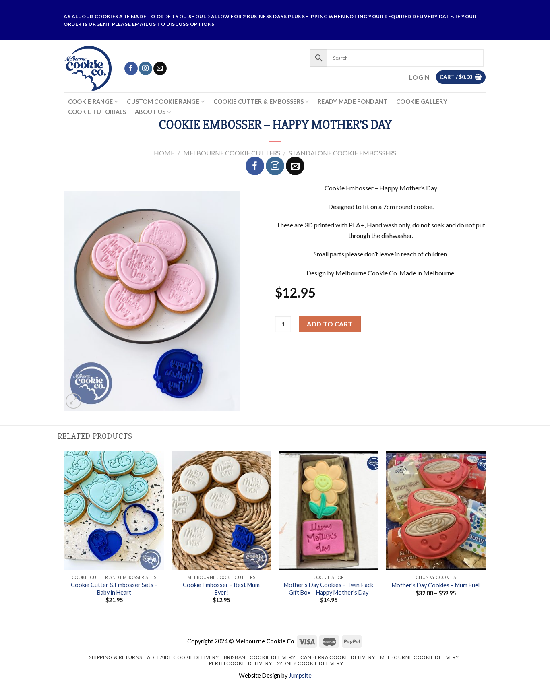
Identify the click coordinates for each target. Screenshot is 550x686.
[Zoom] (73, 401)
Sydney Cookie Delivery (310, 663)
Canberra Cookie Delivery (337, 657)
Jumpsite (300, 675)
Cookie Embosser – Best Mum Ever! (221, 588)
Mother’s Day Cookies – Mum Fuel (436, 585)
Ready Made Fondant (352, 102)
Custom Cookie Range (163, 101)
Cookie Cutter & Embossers (258, 101)
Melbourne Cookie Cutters (231, 153)
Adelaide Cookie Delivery (183, 657)
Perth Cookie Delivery (240, 663)
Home (164, 153)
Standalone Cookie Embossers (342, 153)
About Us (150, 111)
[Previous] (65, 538)
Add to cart (329, 324)
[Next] (485, 538)
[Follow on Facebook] (131, 68)
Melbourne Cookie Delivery (419, 657)
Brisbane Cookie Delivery (260, 657)
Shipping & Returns (115, 657)
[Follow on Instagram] (145, 68)
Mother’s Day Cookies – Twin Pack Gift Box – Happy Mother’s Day (328, 588)
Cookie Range (90, 101)
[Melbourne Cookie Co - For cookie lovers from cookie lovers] (88, 68)
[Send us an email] (160, 68)
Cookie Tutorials (97, 112)
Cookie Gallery (421, 102)
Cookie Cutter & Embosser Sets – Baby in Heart (114, 588)
